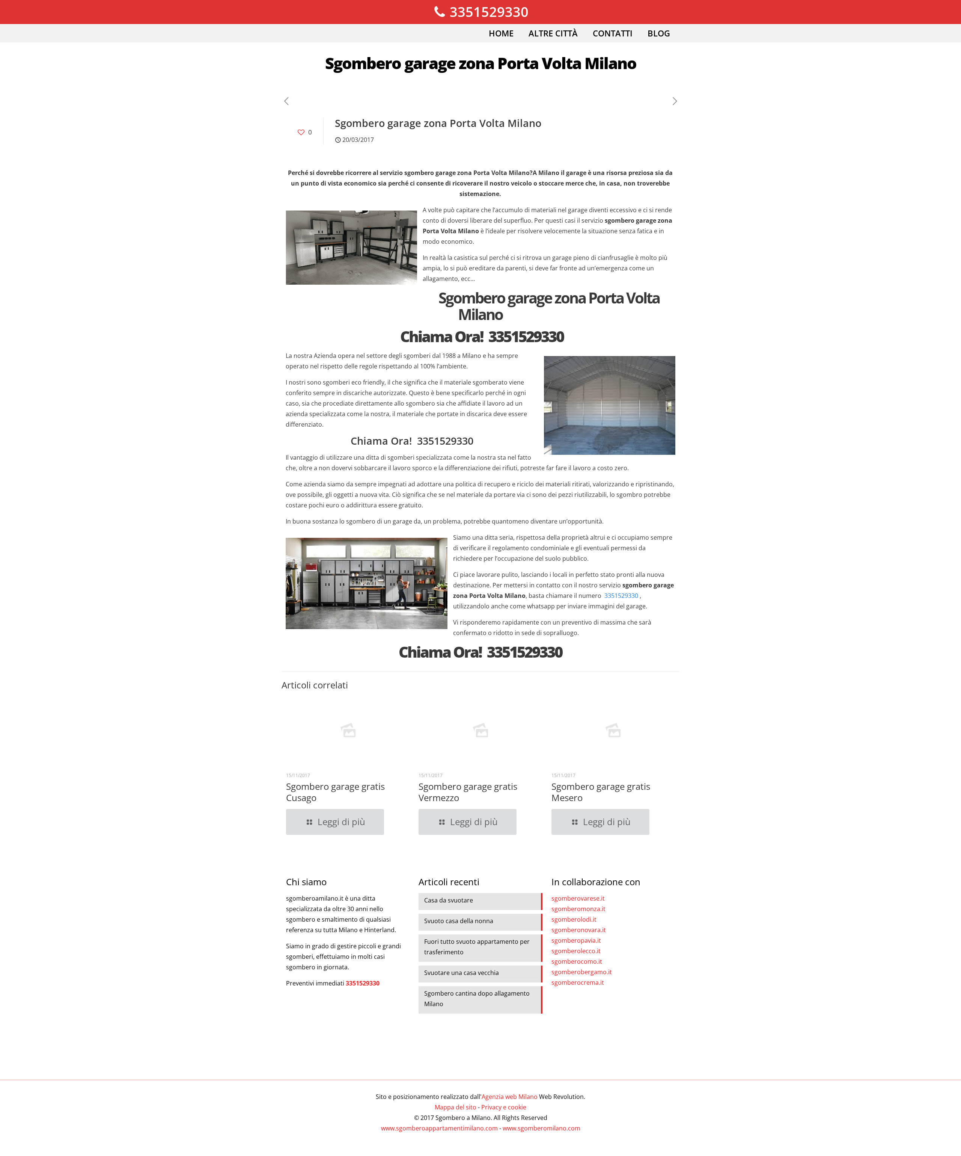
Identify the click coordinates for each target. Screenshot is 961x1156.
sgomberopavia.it (576, 940)
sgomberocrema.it (577, 982)
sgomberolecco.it (576, 951)
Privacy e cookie (503, 1107)
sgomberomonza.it (578, 909)
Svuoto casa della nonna (458, 921)
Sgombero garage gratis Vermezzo (468, 792)
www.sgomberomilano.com (541, 1128)
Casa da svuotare (448, 900)
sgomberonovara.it (578, 930)
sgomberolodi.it (573, 919)
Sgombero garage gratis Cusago (335, 792)
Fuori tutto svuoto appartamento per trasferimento (477, 946)
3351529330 (487, 12)
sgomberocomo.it (576, 961)
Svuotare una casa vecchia (461, 973)
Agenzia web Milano (510, 1097)
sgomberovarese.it (578, 898)
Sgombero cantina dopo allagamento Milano (477, 998)
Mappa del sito (455, 1107)
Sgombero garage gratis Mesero (600, 792)
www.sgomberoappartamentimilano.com (439, 1128)
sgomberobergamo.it (581, 972)
